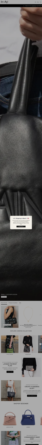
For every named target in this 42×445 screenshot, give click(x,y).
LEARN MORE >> (21, 226)
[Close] (30, 216)
